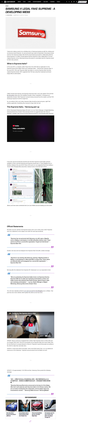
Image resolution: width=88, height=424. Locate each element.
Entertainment (37, 1)
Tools (58, 1)
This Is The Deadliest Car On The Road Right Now (37, 414)
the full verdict (10, 95)
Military (46, 1)
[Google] (72, 2)
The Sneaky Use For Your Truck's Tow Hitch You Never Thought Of (49, 415)
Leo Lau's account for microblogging (33, 291)
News (19, 1)
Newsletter (83, 1)
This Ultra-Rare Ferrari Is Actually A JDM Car (11, 414)
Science (52, 1)
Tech (24, 1)
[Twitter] (69, 2)
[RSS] (76, 2)
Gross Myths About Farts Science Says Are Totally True (24, 414)
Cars (29, 1)
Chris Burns (9, 15)
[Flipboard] (74, 2)
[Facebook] (67, 2)
